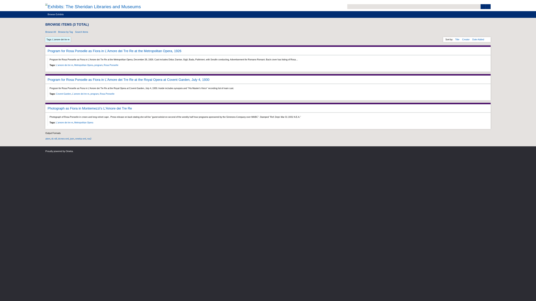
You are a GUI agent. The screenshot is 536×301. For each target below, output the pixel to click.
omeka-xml (80, 139)
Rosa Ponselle (111, 65)
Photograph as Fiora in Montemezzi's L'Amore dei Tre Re (90, 108)
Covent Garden (63, 94)
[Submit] (483, 6)
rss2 (89, 139)
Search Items (81, 32)
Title (457, 39)
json (72, 139)
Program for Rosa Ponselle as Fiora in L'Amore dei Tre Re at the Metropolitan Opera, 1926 (114, 51)
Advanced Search (488, 6)
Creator (466, 39)
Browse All (50, 32)
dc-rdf (54, 139)
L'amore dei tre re (64, 65)
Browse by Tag (65, 32)
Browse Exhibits (56, 14)
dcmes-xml (63, 139)
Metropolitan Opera (83, 65)
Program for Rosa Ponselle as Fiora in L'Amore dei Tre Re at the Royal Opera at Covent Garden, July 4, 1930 (128, 80)
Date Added (478, 39)
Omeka (69, 151)
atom (47, 139)
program (98, 65)
